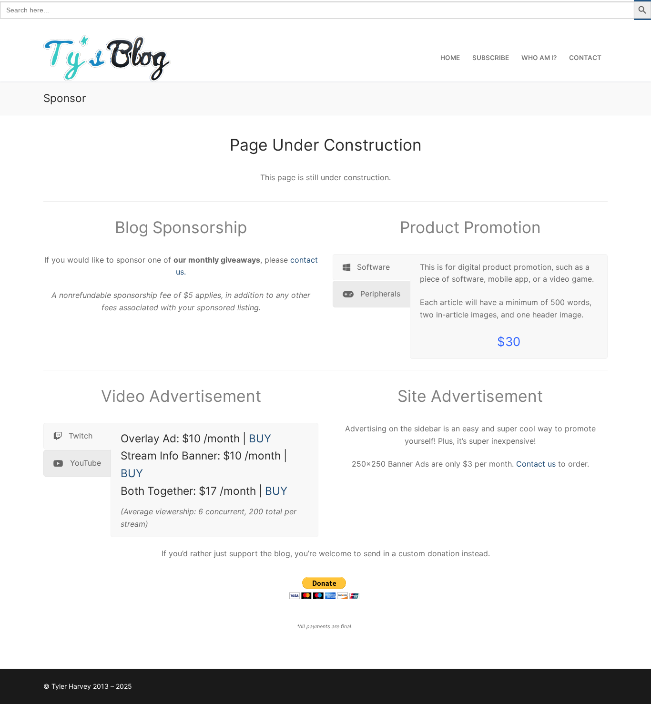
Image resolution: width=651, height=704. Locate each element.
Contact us (536, 464)
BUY (260, 438)
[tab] (371, 267)
